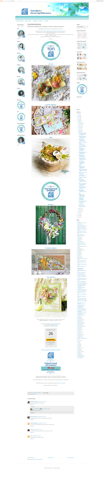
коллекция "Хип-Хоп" (81, 299)
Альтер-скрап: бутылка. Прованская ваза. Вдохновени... (82, 153)
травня (80, 131)
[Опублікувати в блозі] (44, 392)
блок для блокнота (81, 225)
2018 (79, 120)
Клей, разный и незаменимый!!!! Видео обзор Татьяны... (81, 163)
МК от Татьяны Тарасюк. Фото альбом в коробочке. (82, 202)
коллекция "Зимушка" (81, 284)
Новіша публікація (31, 457)
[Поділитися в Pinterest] (47, 392)
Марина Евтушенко (33, 416)
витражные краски (81, 235)
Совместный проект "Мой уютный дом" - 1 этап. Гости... (82, 187)
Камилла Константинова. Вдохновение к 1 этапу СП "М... (81, 167)
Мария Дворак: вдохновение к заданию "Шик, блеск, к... (82, 191)
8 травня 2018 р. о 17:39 (38, 429)
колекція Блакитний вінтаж (82, 258)
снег (78, 341)
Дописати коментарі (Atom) (37, 459)
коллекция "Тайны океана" (82, 294)
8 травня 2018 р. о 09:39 (41, 416)
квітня (80, 208)
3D (78, 221)
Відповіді (32, 406)
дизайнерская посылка (81, 244)
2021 (79, 116)
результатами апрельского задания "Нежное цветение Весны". (54, 31)
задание (79, 248)
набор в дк (79, 327)
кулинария (79, 321)
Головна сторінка (19, 20)
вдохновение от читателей (82, 232)
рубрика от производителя (82, 338)
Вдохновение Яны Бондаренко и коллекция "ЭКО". (81, 156)
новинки (79, 328)
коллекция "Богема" (81, 278)
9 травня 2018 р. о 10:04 (36, 435)
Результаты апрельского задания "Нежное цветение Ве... (82, 184)
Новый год (79, 329)
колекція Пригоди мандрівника (81, 269)
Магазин (41, 20)
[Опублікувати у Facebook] (46, 392)
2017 (79, 214)
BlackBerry (51, 204)
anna (31, 435)
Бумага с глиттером (81, 227)
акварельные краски (81, 222)
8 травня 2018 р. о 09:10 (46, 408)
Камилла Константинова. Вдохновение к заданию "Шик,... (81, 195)
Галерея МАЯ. (80, 204)
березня (80, 209)
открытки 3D (80, 332)
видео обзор (80, 234)
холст (79, 349)
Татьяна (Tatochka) (36, 408)
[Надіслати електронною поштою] (43, 392)
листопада (80, 123)
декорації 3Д (80, 241)
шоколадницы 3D (81, 356)
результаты (33, 394)
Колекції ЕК (35, 20)
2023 (79, 113)
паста (79, 333)
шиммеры (79, 354)
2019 (79, 119)
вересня (80, 126)
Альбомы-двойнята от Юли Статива (82, 175)
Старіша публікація (70, 457)
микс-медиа (80, 324)
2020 (79, 117)
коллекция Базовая (81, 309)
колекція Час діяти (81, 272)
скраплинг (79, 340)
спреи (79, 344)
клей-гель (79, 256)
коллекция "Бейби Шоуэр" (82, 276)
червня (80, 130)
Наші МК (46, 20)
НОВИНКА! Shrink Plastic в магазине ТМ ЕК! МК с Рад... (82, 170)
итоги (31, 394)
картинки (79, 253)
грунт (78, 240)
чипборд (79, 350)
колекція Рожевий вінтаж (82, 270)
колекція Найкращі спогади (82, 264)
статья (79, 345)
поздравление (80, 334)
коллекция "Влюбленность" (82, 279)
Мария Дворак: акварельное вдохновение (81, 199)
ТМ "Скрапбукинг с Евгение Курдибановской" (52, 323)
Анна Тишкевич (51, 277)
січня (80, 212)
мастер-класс (80, 323)
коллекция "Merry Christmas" (80, 307)
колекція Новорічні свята (82, 266)
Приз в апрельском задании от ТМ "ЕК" (50, 349)
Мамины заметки (80, 322)
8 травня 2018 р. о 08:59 (42, 401)
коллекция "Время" (81, 281)
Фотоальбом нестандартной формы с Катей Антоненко (81, 149)
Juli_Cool (32, 429)
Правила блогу (28, 20)
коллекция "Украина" (81, 298)
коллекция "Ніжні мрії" (81, 289)
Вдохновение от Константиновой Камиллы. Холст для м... (82, 181)
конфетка (79, 317)
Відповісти (32, 404)
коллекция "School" (81, 308)
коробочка (79, 318)
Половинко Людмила (51, 248)
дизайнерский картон (81, 246)
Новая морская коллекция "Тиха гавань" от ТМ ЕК (81, 140)
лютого (80, 211)
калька (79, 252)
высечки (79, 236)
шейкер (79, 352)
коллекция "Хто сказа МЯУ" (82, 300)
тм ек (78, 346)
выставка (79, 238)
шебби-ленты (80, 351)
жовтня (80, 124)
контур (79, 316)
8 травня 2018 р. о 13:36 (42, 423)
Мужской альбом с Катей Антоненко (82, 173)
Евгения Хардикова (51, 104)
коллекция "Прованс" (81, 290)
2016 (79, 215)
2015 (79, 217)
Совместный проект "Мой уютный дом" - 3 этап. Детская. (82, 137)
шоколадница (80, 355)
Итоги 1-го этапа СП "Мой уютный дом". (82, 146)
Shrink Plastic (80, 357)
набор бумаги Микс (81, 326)
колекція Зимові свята (81, 260)
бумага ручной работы (81, 226)
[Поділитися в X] (45, 392)
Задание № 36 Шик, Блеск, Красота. (81, 206)
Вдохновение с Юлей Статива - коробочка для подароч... (82, 134)
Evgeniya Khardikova (34, 423)
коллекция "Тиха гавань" (82, 296)
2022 (79, 115)
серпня (80, 127)
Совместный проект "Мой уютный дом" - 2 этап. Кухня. (82, 159)
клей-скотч (79, 257)
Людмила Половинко (34, 401)
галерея (79, 239)
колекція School (80, 273)
